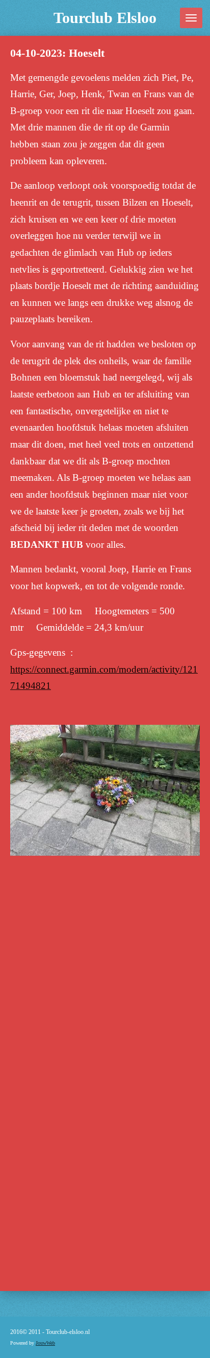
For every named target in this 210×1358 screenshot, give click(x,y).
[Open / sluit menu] (191, 18)
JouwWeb (45, 1343)
